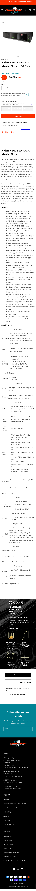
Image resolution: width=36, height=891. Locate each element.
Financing (6, 799)
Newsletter (7, 820)
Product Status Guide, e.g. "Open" (14, 804)
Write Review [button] (18, 675)
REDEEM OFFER (14, 629)
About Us (6, 816)
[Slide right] (22, 56)
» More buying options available (10, 73)
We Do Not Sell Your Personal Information (16, 861)
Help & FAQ (7, 812)
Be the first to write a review (18, 694)
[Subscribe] (30, 729)
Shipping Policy (8, 836)
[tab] (25, 683)
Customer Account (9, 824)
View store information (10, 125)
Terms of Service (9, 844)
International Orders (9, 857)
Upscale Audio (20, 883)
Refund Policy (7, 840)
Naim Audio (4, 59)
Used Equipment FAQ (10, 808)
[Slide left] (14, 56)
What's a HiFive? (25, 129)
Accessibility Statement (11, 852)
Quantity (3, 84)
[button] (2, 10)
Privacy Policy (8, 848)
